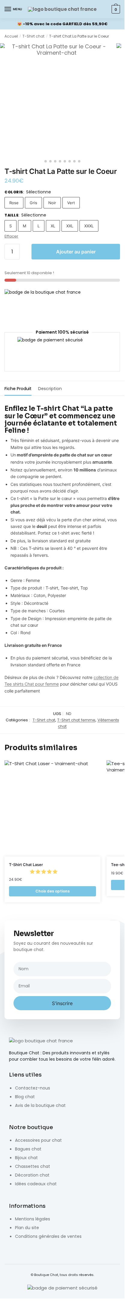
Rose (14, 202)
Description (50, 389)
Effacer (11, 236)
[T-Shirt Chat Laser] (52, 808)
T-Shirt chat (33, 36)
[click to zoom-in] (56, 100)
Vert (71, 202)
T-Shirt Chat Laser (26, 864)
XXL (69, 225)
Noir (52, 202)
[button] (44, 871)
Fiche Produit (18, 389)
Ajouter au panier (76, 252)
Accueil (11, 36)
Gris (33, 202)
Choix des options (52, 891)
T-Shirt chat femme (76, 720)
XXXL (89, 225)
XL (53, 225)
